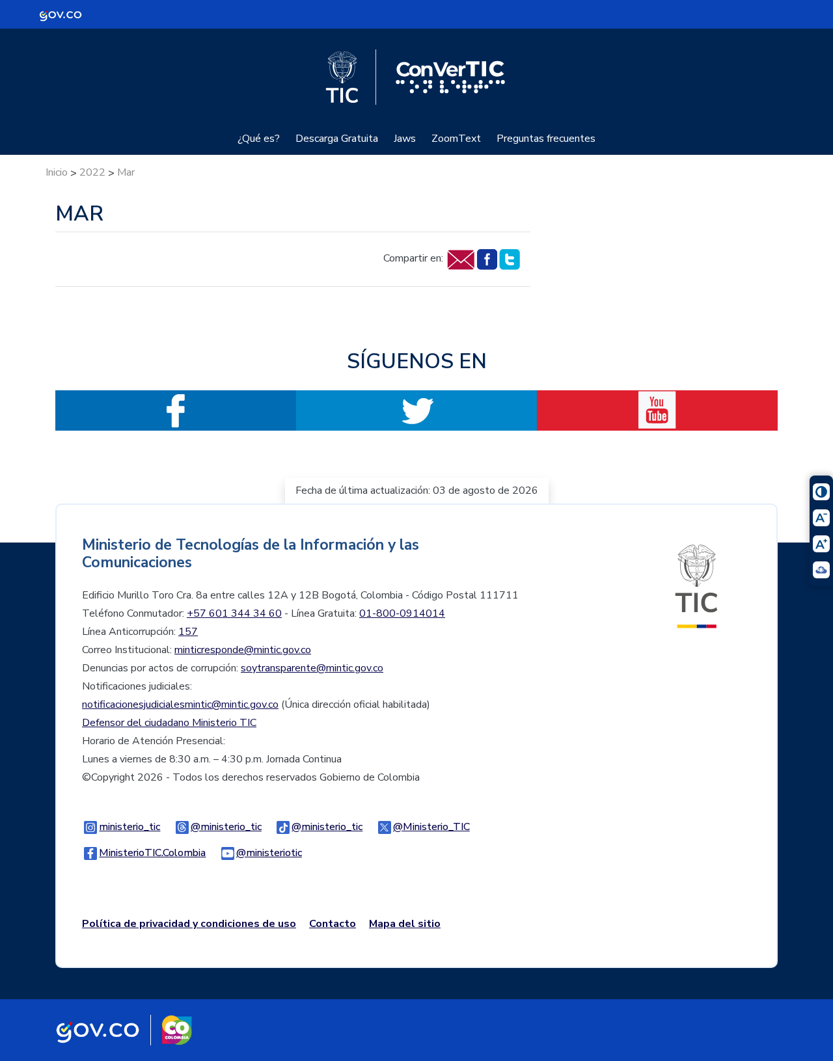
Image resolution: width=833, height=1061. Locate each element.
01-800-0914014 (402, 613)
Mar (126, 172)
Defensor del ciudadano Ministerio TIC (169, 723)
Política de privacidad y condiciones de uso (189, 924)
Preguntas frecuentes (546, 138)
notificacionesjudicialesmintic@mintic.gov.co (180, 704)
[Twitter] (509, 259)
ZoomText (456, 138)
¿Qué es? (259, 138)
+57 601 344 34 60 (234, 613)
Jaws (405, 138)
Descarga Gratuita (336, 138)
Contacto (332, 924)
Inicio (57, 172)
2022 (92, 172)
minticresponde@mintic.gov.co (242, 650)
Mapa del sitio (405, 924)
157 (188, 632)
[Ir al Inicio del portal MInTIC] (696, 585)
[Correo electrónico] (460, 259)
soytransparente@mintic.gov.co (312, 668)
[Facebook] (486, 259)
